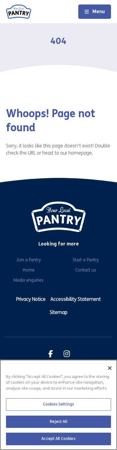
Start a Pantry (86, 260)
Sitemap (59, 312)
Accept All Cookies (58, 438)
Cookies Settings (58, 404)
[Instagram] (66, 353)
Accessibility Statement (75, 299)
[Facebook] (50, 353)
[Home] (18, 11)
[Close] (109, 368)
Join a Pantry (28, 260)
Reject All (58, 421)
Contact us (85, 270)
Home (28, 270)
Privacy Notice (31, 299)
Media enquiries (29, 280)
